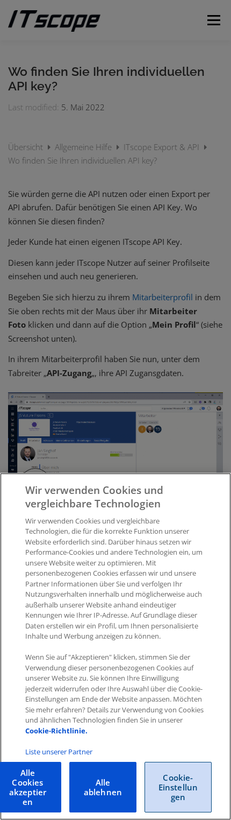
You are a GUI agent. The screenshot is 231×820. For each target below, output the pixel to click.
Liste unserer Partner (58, 752)
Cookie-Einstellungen (178, 787)
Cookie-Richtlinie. (56, 731)
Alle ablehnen (103, 787)
